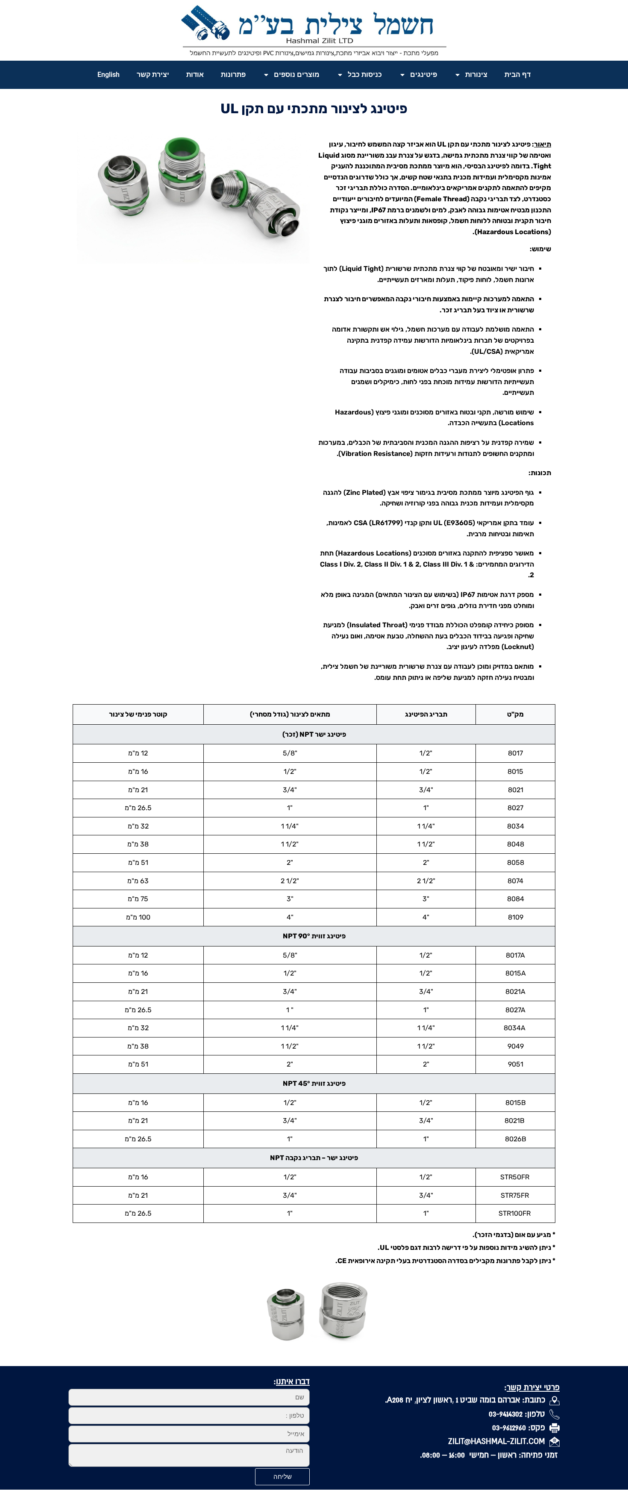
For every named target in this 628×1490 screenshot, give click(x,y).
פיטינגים (423, 75)
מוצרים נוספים (297, 75)
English (108, 75)
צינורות (476, 75)
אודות (195, 75)
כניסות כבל (365, 75)
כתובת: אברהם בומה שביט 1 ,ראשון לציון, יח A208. (467, 1399)
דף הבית (518, 75)
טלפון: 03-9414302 (519, 1413)
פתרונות (233, 75)
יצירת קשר (153, 75)
